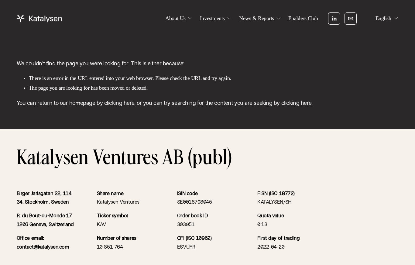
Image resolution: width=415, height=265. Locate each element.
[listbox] (383, 18)
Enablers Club (303, 18)
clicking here (119, 103)
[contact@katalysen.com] (351, 18)
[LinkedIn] (334, 18)
